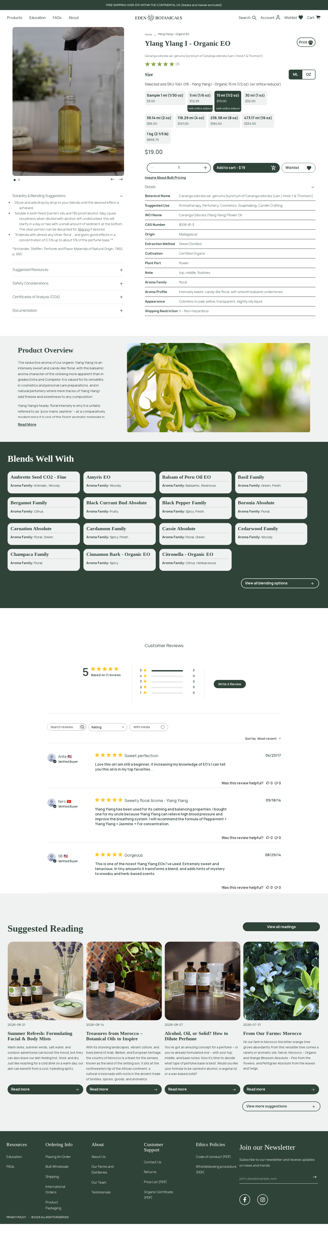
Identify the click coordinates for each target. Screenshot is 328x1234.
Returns (150, 1172)
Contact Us (152, 1162)
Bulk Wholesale (57, 1166)
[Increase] (203, 168)
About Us (98, 1157)
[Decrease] (150, 168)
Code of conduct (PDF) (213, 1157)
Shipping (52, 1176)
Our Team (98, 1182)
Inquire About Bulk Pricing (165, 177)
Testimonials (101, 1192)
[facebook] (245, 1200)
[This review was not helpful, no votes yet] (276, 783)
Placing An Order (58, 1157)
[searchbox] (62, 726)
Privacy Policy (16, 1217)
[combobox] (108, 727)
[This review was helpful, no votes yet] (267, 783)
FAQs (10, 1166)
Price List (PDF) (155, 1182)
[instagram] (263, 1200)
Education (14, 1157)
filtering (84, 229)
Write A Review (229, 684)
